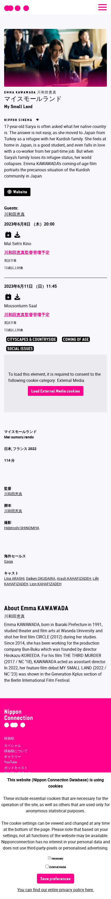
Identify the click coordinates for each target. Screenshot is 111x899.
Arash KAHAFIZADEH (74, 578)
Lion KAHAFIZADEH (45, 583)
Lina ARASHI (14, 578)
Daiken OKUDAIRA (40, 578)
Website (19, 192)
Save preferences (55, 879)
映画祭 (9, 738)
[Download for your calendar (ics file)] (17, 234)
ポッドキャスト (16, 767)
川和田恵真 (14, 214)
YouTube (10, 762)
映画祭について (16, 751)
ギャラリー (12, 756)
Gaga (8, 561)
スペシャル (12, 745)
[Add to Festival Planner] (8, 234)
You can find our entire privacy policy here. (55, 890)
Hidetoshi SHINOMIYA (21, 527)
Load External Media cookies (55, 391)
